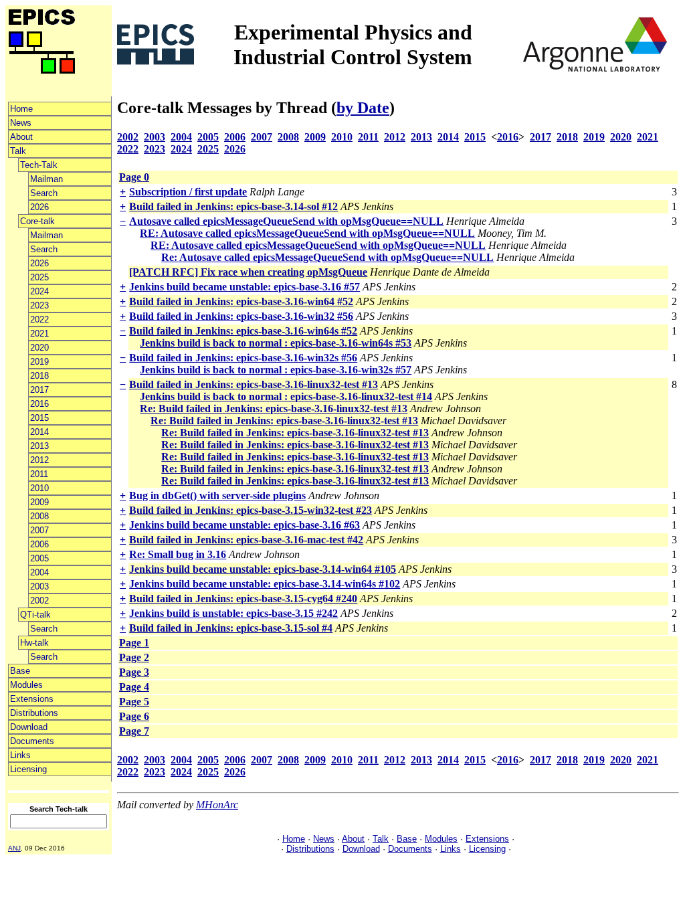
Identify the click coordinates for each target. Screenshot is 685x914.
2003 (39, 586)
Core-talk (37, 221)
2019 (39, 362)
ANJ (14, 848)
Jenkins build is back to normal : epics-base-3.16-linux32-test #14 (286, 396)
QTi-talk (35, 615)
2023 (39, 305)
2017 (39, 390)
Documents (32, 741)
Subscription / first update (188, 191)
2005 (39, 558)
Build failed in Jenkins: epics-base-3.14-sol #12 (233, 206)
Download (28, 727)
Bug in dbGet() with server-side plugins (217, 495)
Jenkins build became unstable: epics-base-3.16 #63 (244, 525)
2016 (39, 404)
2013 (39, 446)
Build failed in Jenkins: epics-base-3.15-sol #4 (230, 628)
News (20, 123)
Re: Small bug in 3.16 (177, 554)
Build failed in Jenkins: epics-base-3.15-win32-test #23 (250, 510)
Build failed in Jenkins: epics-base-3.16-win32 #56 (241, 316)
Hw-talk (34, 643)
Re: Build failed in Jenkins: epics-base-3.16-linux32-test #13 (273, 408)
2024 (39, 291)
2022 (39, 319)
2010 (39, 488)
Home (21, 109)
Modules (26, 685)
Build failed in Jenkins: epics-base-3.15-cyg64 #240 (243, 598)
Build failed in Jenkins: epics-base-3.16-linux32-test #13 (253, 384)
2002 (39, 601)
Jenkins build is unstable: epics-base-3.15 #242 (233, 613)
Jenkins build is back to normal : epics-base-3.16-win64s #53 (275, 343)
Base (20, 671)
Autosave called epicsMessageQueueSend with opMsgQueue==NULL (286, 221)
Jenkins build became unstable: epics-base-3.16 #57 (244, 286)
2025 (39, 277)
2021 (39, 334)
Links (20, 755)
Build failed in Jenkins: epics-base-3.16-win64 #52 (241, 301)
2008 (39, 516)
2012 (39, 460)
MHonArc (217, 804)
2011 (39, 474)
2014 (39, 432)
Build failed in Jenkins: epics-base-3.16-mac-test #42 (246, 539)
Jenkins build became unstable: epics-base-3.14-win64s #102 (264, 583)
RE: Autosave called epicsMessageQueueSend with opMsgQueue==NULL (307, 233)
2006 (39, 544)
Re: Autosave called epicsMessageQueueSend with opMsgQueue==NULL (327, 257)
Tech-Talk (39, 165)
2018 (39, 376)
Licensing (28, 769)
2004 (39, 572)
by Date (362, 107)
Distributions (34, 713)
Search (44, 193)
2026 (39, 207)
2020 (39, 348)
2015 (39, 418)
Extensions (32, 699)
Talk (18, 151)
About (21, 137)
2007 (39, 530)
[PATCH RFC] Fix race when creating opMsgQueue (248, 272)
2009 (39, 502)
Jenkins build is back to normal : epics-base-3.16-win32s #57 (275, 369)
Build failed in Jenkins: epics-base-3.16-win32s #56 (243, 357)
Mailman (46, 179)
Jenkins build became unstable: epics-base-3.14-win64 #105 (262, 569)
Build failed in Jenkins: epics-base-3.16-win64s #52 (243, 331)
